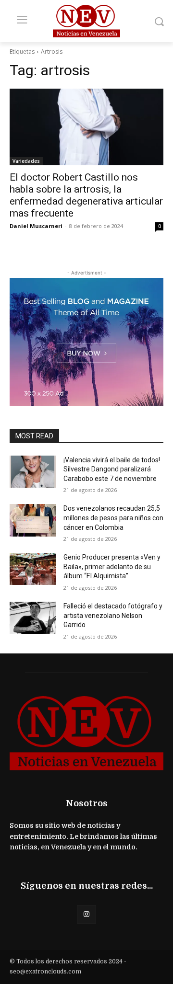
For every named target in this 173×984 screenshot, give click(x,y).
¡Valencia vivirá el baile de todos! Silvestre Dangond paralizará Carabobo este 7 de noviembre (111, 469)
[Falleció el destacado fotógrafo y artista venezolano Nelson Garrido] (33, 618)
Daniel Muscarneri (36, 225)
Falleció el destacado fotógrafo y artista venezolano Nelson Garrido (112, 615)
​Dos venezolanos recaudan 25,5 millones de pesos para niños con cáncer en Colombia (113, 517)
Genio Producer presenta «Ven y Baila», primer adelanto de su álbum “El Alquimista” (112, 566)
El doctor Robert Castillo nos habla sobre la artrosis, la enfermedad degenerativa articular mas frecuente (86, 195)
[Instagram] (86, 914)
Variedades (26, 161)
